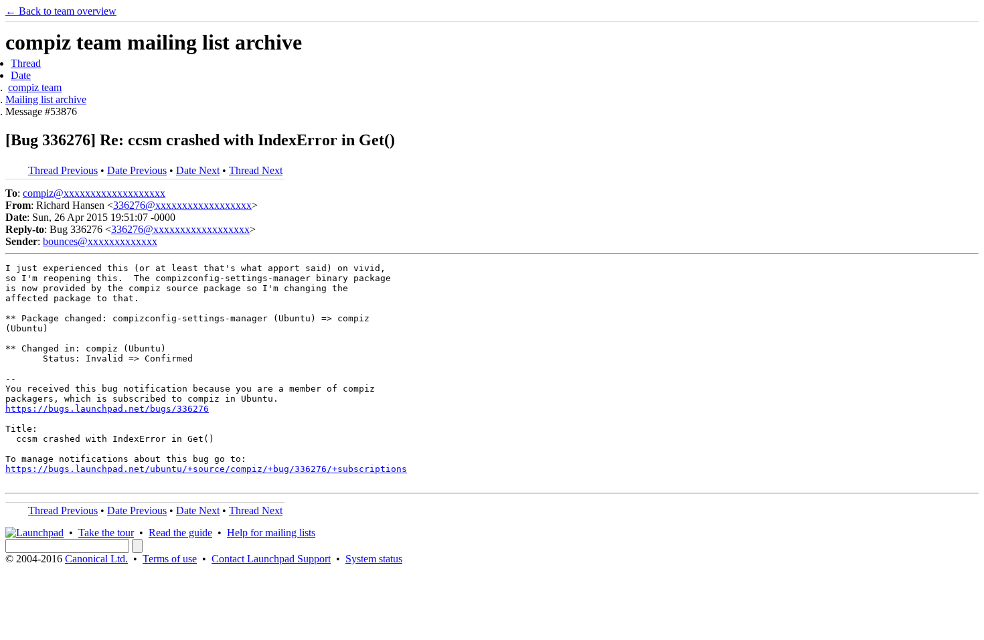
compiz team (35, 87)
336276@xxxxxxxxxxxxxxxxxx (182, 205)
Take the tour (106, 532)
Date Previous (137, 170)
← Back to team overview (60, 11)
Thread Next (255, 170)
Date (21, 75)
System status (373, 558)
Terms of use (170, 558)
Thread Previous (63, 170)
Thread (26, 63)
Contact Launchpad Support (271, 558)
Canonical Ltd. (96, 558)
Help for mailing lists (271, 532)
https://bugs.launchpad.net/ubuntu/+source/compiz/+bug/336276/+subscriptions (206, 469)
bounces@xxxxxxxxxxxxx (100, 241)
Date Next (198, 170)
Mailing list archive (45, 99)
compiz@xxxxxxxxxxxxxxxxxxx (94, 193)
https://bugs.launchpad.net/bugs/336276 (107, 409)
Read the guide (180, 532)
